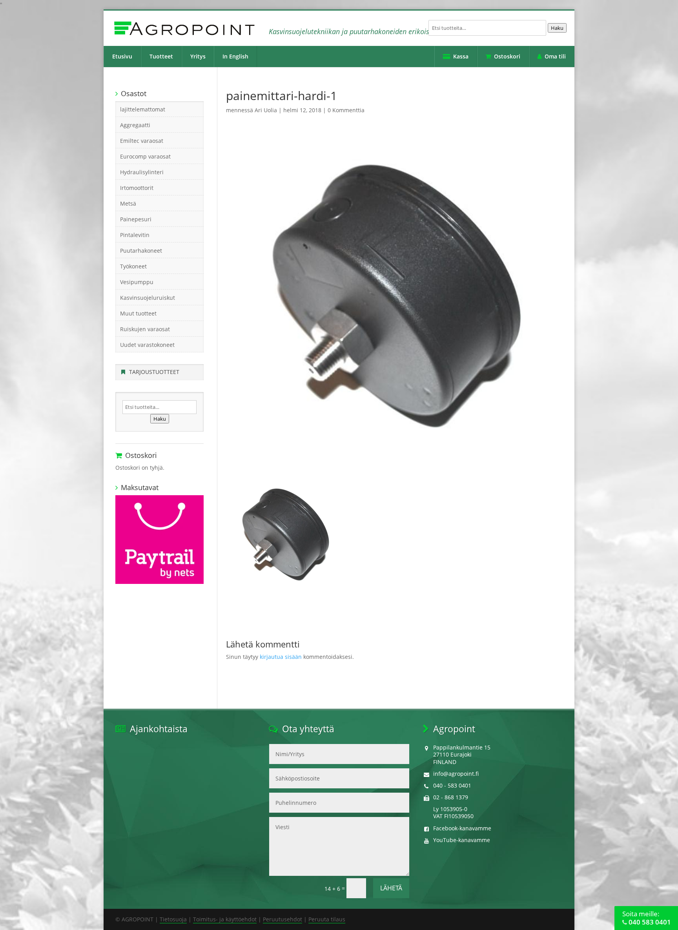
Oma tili (555, 56)
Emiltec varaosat (141, 140)
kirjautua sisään (281, 656)
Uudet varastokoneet (147, 344)
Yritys (198, 56)
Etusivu (122, 56)
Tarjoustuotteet (154, 372)
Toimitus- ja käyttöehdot (225, 919)
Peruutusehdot (282, 919)
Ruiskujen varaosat (145, 329)
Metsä (128, 203)
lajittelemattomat (142, 109)
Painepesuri (135, 219)
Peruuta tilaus (326, 919)
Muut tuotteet (138, 313)
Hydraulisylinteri (142, 172)
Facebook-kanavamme (462, 828)
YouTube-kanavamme (461, 840)
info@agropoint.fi (456, 773)
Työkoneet (133, 266)
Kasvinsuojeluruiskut (147, 297)
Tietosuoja (173, 919)
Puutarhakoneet (141, 250)
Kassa (460, 56)
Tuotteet (161, 56)
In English (235, 56)
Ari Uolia (266, 110)
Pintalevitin (134, 235)
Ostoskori (507, 56)
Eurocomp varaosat (145, 156)
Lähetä (391, 888)
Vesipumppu (136, 282)
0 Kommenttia (346, 110)
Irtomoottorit (136, 187)
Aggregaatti (135, 125)
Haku (557, 27)
